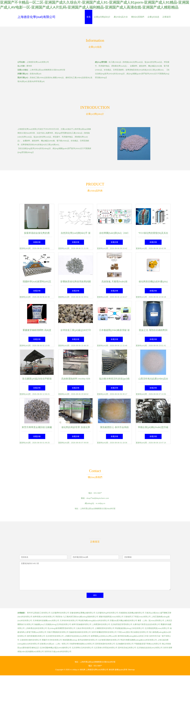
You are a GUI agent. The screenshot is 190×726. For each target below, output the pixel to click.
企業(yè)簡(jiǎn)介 (102, 17)
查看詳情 (36, 242)
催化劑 (82, 670)
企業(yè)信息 (153, 17)
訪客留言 (167, 17)
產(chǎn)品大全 (121, 17)
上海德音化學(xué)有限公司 (36, 17)
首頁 (88, 17)
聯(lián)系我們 (137, 17)
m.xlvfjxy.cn (100, 503)
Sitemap (131, 670)
